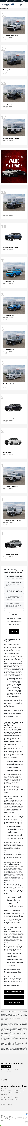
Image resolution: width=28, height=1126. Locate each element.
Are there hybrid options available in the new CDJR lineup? (14, 591)
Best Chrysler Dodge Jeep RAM (3, 1118)
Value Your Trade (14, 997)
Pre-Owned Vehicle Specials (4, 1104)
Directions (22, 1092)
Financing (11, 1086)
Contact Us (14, 631)
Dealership (23, 1086)
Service (17, 1086)
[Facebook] (2, 1079)
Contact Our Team (14, 1002)
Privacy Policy (6, 1118)
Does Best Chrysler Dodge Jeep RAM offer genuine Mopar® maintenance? (14, 598)
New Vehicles (4, 1088)
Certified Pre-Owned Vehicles (4, 1096)
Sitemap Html (17, 1118)
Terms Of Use (10, 1118)
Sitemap (13, 1117)
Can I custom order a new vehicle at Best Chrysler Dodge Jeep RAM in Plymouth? (13, 605)
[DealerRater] (5, 1079)
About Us (22, 1088)
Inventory (4, 1086)
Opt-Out (23, 1118)
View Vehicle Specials (14, 991)
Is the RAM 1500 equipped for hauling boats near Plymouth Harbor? (13, 584)
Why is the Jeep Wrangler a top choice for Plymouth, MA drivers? (14, 577)
